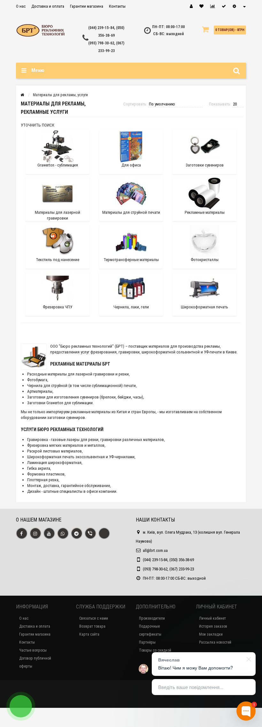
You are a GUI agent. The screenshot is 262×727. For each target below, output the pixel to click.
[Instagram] (35, 533)
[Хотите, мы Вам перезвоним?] (20, 706)
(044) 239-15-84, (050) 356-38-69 (168, 559)
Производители (152, 618)
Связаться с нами (93, 618)
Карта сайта (89, 634)
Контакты (117, 6)
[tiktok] (104, 533)
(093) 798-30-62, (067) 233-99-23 (168, 569)
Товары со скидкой (155, 650)
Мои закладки (211, 634)
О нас (21, 6)
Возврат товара (92, 626)
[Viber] (90, 533)
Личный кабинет (212, 618)
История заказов (213, 626)
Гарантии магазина (86, 6)
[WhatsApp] (63, 533)
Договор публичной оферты (35, 662)
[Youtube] (49, 533)
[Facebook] (21, 533)
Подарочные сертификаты (150, 630)
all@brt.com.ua (155, 550)
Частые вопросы (33, 650)
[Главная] (22, 95)
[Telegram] (76, 533)
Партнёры (147, 642)
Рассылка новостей (215, 642)
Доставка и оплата (47, 6)
